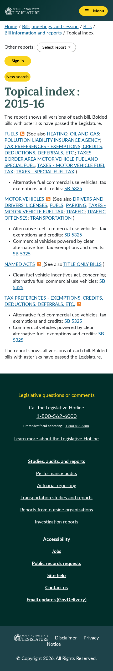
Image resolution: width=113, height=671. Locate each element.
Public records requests (56, 563)
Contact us (56, 588)
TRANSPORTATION (51, 218)
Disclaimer (66, 638)
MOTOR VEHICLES (24, 199)
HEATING (57, 134)
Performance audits (56, 473)
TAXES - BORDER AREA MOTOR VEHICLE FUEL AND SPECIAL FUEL (51, 159)
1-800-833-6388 (77, 425)
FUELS (11, 134)
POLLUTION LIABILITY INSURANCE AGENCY (52, 140)
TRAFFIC (75, 212)
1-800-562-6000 (57, 416)
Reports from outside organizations (56, 510)
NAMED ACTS (19, 264)
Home (10, 26)
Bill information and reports (33, 33)
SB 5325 (73, 188)
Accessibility (56, 539)
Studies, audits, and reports (56, 461)
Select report (54, 47)
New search (17, 77)
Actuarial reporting (56, 485)
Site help (56, 575)
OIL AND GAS (84, 134)
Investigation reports (56, 522)
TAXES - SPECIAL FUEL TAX (45, 172)
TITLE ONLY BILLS (82, 264)
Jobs (56, 551)
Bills (87, 26)
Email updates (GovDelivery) (56, 600)
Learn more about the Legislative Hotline (56, 439)
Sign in (18, 61)
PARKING (76, 205)
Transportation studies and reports (56, 498)
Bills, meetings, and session (50, 26)
